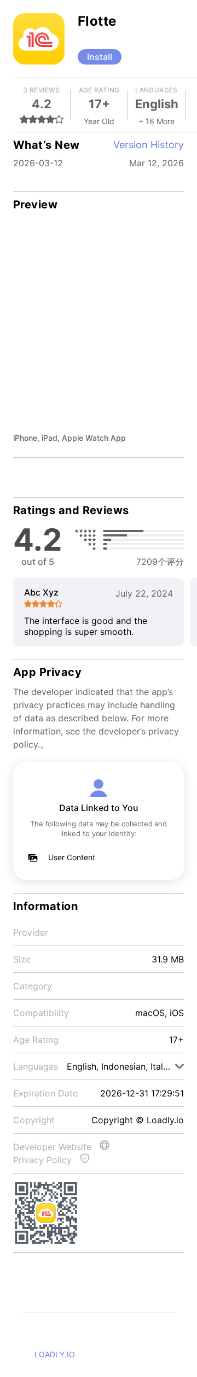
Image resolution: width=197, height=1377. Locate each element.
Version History (148, 144)
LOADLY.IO (54, 1354)
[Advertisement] (98, 328)
